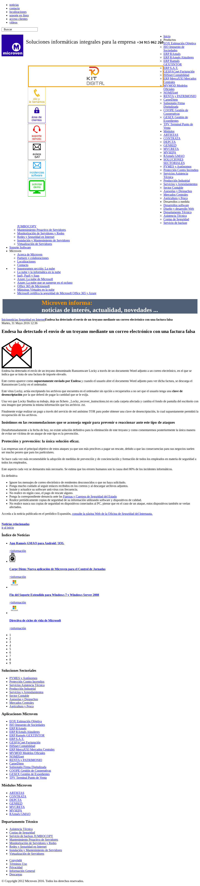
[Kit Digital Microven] (95, 84)
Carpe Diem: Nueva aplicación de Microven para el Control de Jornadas (57, 569)
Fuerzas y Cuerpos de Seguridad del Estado (90, 496)
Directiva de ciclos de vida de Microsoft (35, 620)
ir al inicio (8, 527)
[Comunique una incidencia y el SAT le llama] (37, 158)
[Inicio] (12, 55)
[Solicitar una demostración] (37, 195)
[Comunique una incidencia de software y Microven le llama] (37, 177)
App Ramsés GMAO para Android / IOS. (36, 543)
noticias (14, 319)
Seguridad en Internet (32, 319)
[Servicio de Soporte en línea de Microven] (37, 140)
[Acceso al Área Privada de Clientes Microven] (37, 122)
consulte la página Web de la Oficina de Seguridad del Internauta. (112, 513)
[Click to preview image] (17, 367)
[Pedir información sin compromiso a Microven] (37, 103)
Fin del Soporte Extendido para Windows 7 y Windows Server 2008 (54, 594)
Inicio (5, 319)
